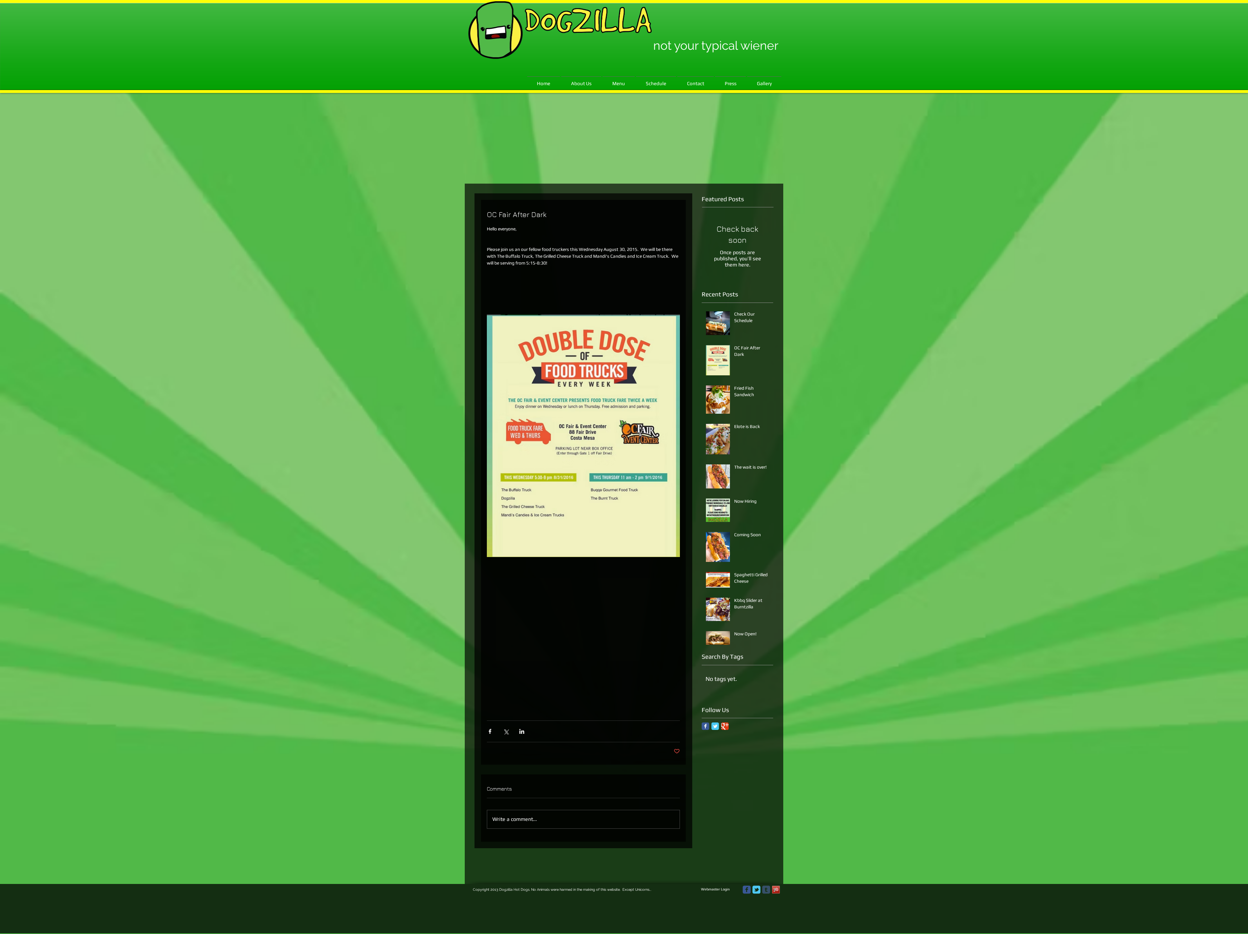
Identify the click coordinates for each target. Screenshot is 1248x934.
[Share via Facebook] (490, 731)
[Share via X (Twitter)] (506, 731)
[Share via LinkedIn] (522, 731)
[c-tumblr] (766, 890)
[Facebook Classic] (705, 726)
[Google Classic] (725, 726)
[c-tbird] (756, 890)
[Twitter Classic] (715, 726)
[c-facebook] (747, 890)
